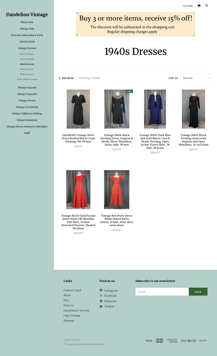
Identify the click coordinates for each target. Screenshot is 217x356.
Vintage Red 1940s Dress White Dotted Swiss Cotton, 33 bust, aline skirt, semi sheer (117, 220)
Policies (69, 305)
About (67, 295)
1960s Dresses (27, 74)
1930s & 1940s (27, 41)
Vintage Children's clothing (27, 113)
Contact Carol (72, 290)
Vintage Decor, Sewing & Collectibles (27, 126)
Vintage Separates (27, 94)
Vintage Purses (27, 100)
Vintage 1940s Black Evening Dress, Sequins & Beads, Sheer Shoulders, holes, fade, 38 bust (116, 140)
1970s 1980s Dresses (27, 79)
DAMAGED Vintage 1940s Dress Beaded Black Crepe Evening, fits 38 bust (78, 138)
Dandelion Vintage (27, 14)
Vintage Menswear (27, 120)
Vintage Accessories (27, 107)
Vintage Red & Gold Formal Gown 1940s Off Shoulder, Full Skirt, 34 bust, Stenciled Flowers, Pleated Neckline (78, 222)
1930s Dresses (27, 59)
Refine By (68, 78)
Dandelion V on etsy (76, 310)
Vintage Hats (27, 28)
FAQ (66, 300)
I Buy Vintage (72, 315)
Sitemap (69, 320)
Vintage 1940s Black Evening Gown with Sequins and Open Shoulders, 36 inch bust (193, 140)
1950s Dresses (27, 69)
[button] (172, 304)
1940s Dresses (27, 64)
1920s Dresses (27, 54)
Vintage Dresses (27, 48)
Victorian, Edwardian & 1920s (27, 35)
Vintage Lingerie (27, 87)
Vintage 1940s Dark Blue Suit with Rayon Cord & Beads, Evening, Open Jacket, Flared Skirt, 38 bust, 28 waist (155, 141)
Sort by (173, 78)
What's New (27, 22)
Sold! (27, 133)
